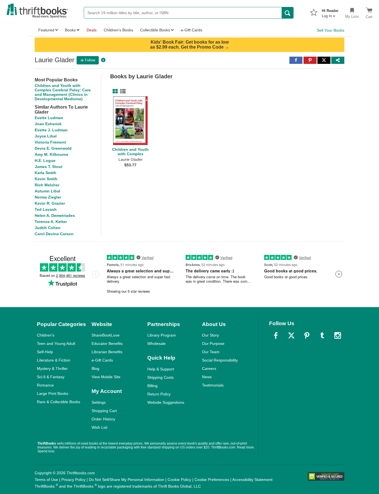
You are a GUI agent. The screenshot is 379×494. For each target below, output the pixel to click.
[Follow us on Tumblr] (322, 335)
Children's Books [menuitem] (118, 30)
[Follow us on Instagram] (337, 335)
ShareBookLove (106, 335)
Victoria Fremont (50, 142)
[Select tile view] (122, 91)
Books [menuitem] (70, 30)
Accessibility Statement (252, 479)
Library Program (161, 335)
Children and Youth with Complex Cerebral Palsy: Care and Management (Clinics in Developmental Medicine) (63, 92)
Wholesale (156, 343)
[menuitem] (330, 11)
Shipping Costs (160, 377)
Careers (209, 368)
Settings (99, 402)
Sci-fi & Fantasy (50, 377)
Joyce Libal (46, 136)
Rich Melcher (47, 185)
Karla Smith (45, 172)
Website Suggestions (165, 402)
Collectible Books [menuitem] (155, 30)
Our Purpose (213, 343)
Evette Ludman (49, 118)
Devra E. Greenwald (53, 148)
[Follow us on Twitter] (291, 335)
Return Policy (159, 394)
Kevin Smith (46, 179)
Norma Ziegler (48, 197)
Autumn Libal (47, 191)
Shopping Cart (104, 410)
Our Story (210, 335)
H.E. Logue (45, 160)
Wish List (99, 427)
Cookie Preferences (211, 479)
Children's (45, 335)
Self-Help (45, 352)
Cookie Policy (179, 479)
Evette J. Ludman (51, 130)
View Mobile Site (106, 377)
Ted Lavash (46, 209)
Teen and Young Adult (56, 343)
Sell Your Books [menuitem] (330, 30)
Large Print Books (52, 393)
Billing (152, 385)
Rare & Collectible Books (58, 402)
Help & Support (160, 369)
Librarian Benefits (107, 352)
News (207, 377)
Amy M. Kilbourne (51, 154)
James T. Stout (48, 166)
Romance (45, 385)
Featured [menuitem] (46, 30)
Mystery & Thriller (52, 368)
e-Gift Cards (102, 360)
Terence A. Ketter (51, 221)
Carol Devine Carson (54, 234)
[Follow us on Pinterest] (307, 335)
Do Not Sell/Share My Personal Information (126, 479)
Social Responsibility (220, 360)
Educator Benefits (107, 343)
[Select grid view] (114, 91)
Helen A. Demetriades (55, 215)
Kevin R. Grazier (50, 203)
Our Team (210, 352)
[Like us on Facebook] (275, 335)
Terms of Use (46, 479)
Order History (103, 419)
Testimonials (213, 385)
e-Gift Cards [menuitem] (191, 30)
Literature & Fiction (53, 360)
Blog (95, 368)
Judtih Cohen (47, 227)
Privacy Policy (73, 479)
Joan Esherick (48, 124)
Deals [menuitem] (92, 30)
